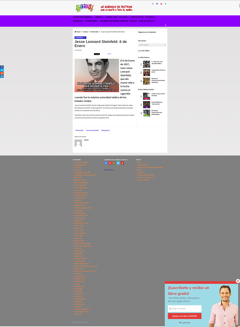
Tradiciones (91, 21)
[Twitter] (118, 163)
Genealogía (78, 233)
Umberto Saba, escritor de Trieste (158, 94)
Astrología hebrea (82, 17)
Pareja (76, 274)
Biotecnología (79, 182)
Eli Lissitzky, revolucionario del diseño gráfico (156, 112)
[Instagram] (114, 163)
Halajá (76, 238)
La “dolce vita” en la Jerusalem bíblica (157, 62)
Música (76, 268)
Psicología (78, 281)
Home (139, 162)
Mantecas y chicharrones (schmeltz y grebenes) (158, 80)
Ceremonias (78, 185)
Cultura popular (79, 203)
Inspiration (78, 251)
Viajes (76, 314)
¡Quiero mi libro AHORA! (184, 316)
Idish (76, 248)
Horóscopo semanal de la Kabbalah (150, 167)
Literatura (78, 261)
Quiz (75, 284)
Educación (78, 213)
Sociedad (77, 21)
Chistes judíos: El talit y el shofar (158, 71)
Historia (77, 241)
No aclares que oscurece (83, 271)
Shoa (76, 291)
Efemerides (79, 38)
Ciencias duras (79, 193)
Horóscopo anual (80, 243)
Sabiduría (77, 286)
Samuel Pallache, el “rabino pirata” (156, 103)
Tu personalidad (80, 309)
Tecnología (78, 299)
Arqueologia (78, 165)
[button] (192, 291)
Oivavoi (85, 322)
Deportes (77, 205)
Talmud (77, 296)
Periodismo (78, 279)
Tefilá (76, 301)
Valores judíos (79, 312)
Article (76, 170)
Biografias (78, 180)
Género (77, 236)
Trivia (76, 306)
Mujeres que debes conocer (114, 21)
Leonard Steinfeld (92, 130)
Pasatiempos (79, 276)
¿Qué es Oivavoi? (146, 21)
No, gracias (184, 322)
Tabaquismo (105, 130)
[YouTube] (122, 163)
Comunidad (78, 198)
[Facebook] (105, 163)
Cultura (123, 17)
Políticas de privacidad (145, 175)
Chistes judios (79, 188)
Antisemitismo (79, 162)
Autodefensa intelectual (83, 175)
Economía (77, 210)
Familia (76, 228)
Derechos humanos (81, 208)
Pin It (109, 54)
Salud (76, 289)
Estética (77, 225)
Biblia (76, 177)
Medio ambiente (80, 263)
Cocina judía (111, 17)
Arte (75, 167)
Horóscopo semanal (81, 246)
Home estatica (142, 165)
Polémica (149, 17)
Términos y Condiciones (146, 177)
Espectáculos (79, 223)
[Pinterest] (110, 163)
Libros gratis (137, 17)
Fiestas (77, 231)
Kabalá (76, 253)
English (133, 21)
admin (86, 140)
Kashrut (77, 256)
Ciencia (98, 17)
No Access (141, 172)
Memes (139, 170)
